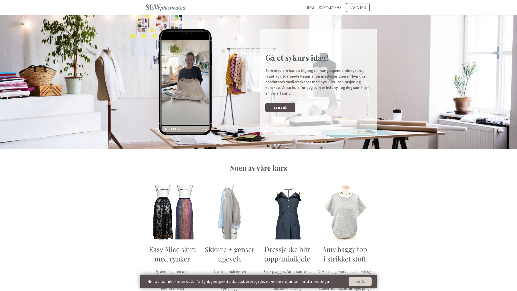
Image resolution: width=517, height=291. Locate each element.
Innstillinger (321, 281)
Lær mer (299, 281)
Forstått (360, 281)
